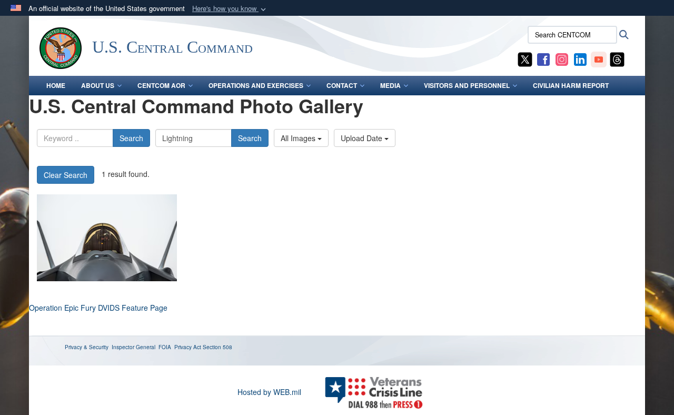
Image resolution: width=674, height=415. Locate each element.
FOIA (164, 347)
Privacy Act (187, 347)
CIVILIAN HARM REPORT (571, 85)
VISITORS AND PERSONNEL (467, 85)
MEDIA (390, 85)
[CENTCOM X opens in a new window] (525, 58)
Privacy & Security (86, 347)
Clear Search (65, 175)
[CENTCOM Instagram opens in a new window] (561, 58)
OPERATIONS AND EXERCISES (256, 85)
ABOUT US (97, 85)
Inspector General (133, 347)
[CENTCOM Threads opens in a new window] (617, 58)
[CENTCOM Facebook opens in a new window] (543, 58)
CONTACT (341, 85)
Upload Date (362, 138)
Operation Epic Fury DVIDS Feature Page (98, 307)
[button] (230, 8)
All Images (299, 138)
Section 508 (217, 347)
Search (131, 138)
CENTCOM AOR (161, 85)
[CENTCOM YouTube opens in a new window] (598, 58)
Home (55, 85)
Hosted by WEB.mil (269, 392)
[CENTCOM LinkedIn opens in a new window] (580, 58)
